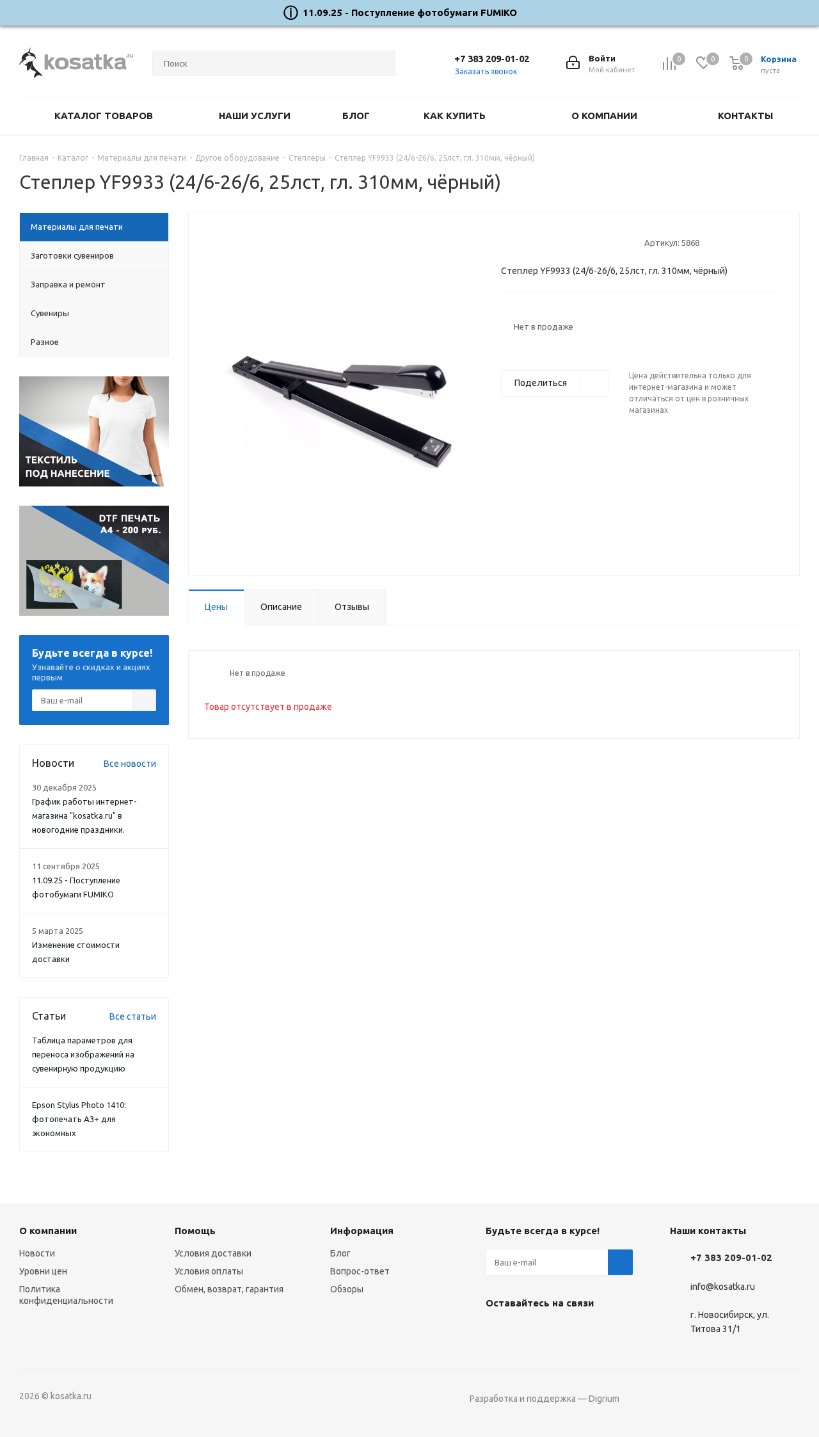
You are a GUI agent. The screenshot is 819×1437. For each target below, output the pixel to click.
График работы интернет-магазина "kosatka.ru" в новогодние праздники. (84, 815)
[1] (507, 242)
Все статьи (132, 1016)
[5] (556, 242)
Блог (340, 1253)
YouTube (530, 1332)
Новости (37, 1253)
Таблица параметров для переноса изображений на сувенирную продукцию (83, 1054)
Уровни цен (43, 1271)
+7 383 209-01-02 (491, 58)
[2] (519, 242)
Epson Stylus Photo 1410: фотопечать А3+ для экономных (79, 1118)
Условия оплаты (209, 1271)
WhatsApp (562, 1332)
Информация (362, 1230)
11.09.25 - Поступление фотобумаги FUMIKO (410, 12)
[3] (531, 242)
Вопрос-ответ (360, 1271)
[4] (543, 242)
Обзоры (346, 1289)
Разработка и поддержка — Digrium (544, 1398)
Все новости (130, 764)
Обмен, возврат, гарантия (229, 1289)
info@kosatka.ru (722, 1286)
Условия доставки (213, 1253)
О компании (48, 1230)
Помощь (195, 1230)
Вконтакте (498, 1332)
